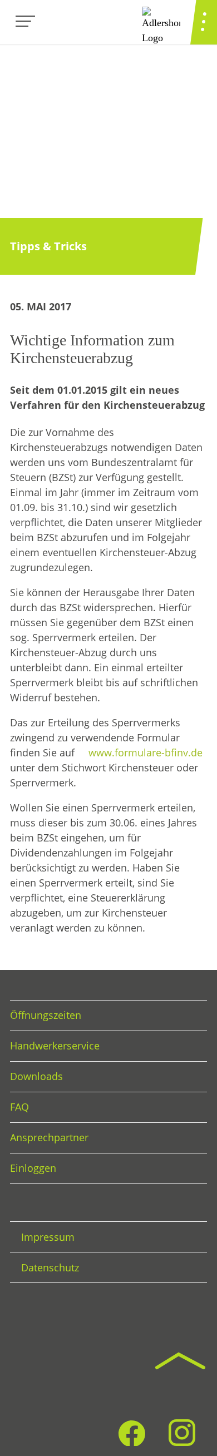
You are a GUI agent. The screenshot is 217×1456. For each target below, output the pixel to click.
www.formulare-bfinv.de (145, 752)
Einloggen (33, 1168)
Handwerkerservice (55, 1045)
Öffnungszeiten (45, 1015)
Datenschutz (50, 1267)
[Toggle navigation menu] (25, 22)
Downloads (36, 1076)
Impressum (48, 1237)
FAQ (19, 1106)
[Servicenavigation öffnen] (203, 22)
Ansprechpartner (49, 1137)
